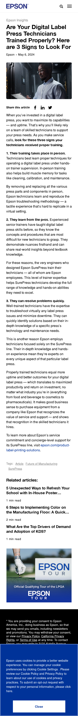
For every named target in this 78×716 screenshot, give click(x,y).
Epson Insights (17, 20)
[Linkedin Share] (43, 107)
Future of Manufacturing (41, 463)
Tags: (9, 463)
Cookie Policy (29, 673)
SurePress (15, 468)
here (9, 691)
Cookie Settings (48, 669)
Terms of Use (28, 640)
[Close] (39, 706)
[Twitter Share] (50, 107)
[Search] (59, 6)
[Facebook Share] (35, 107)
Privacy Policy (31, 636)
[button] (69, 6)
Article (19, 463)
